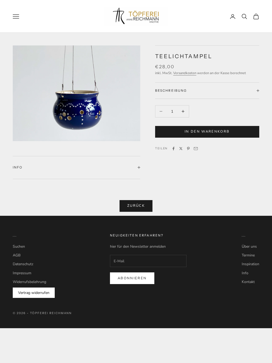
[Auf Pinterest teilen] (188, 148)
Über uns (249, 246)
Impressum (22, 273)
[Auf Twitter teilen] (181, 148)
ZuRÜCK (136, 205)
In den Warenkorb (207, 131)
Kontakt (248, 281)
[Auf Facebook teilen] (173, 148)
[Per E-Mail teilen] (196, 148)
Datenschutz (23, 264)
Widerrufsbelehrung (29, 281)
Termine (248, 255)
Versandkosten (184, 73)
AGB (16, 255)
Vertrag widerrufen (33, 292)
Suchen (19, 246)
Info (245, 273)
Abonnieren (132, 278)
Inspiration (250, 264)
